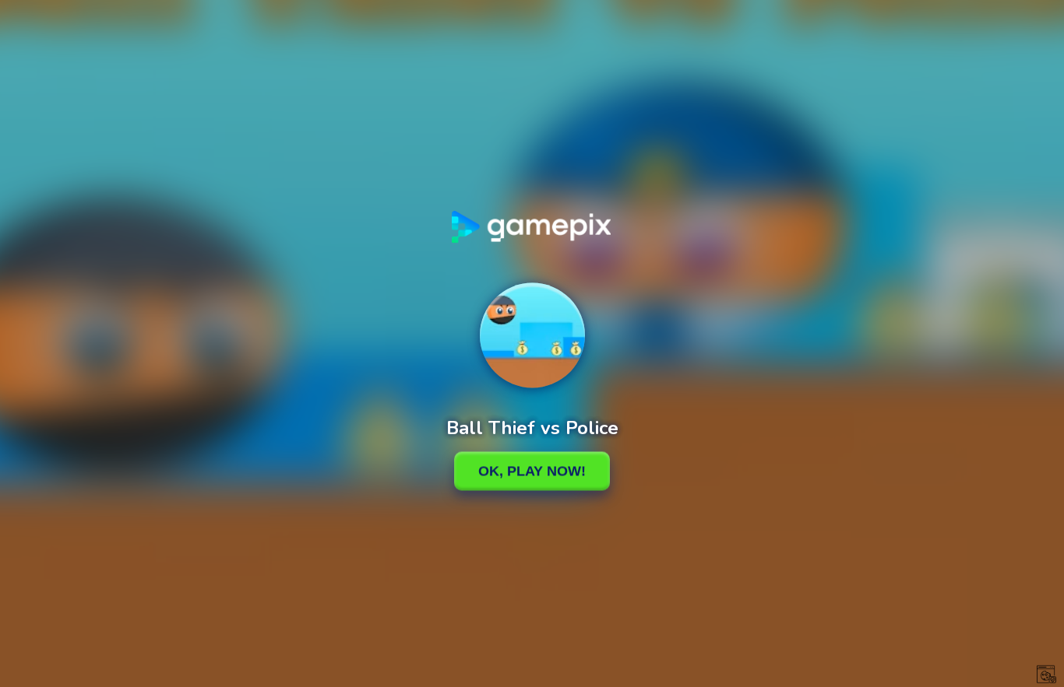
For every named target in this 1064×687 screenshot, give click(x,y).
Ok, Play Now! (532, 470)
